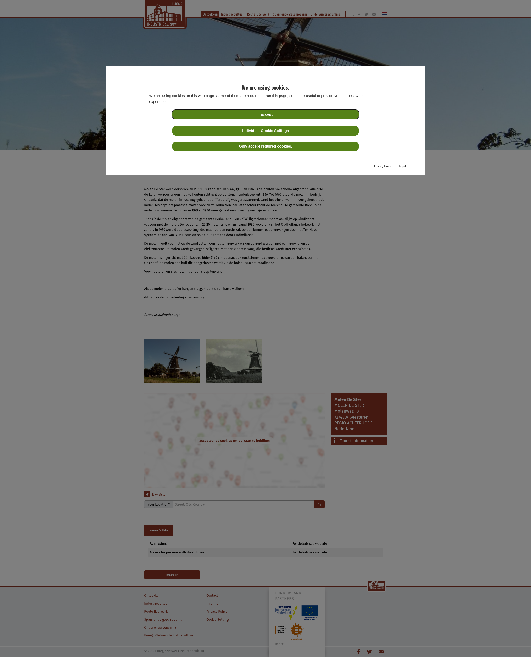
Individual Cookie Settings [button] (265, 131)
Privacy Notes (383, 166)
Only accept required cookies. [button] (265, 146)
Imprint (403, 166)
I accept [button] (266, 114)
